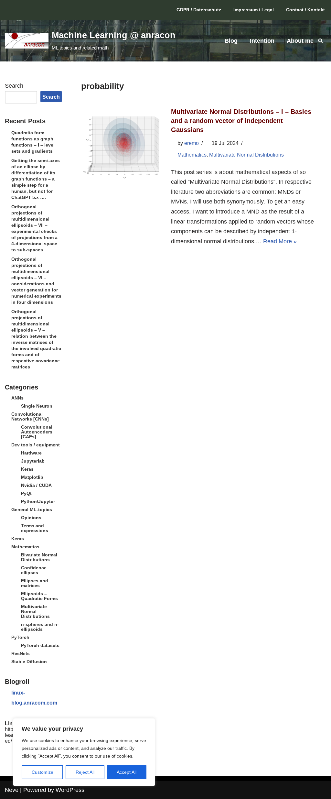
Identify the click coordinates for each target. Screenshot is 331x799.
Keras (27, 469)
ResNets (20, 653)
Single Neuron (36, 406)
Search (14, 85)
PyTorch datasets (40, 645)
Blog (231, 41)
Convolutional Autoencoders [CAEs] (36, 431)
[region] (84, 752)
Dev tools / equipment (35, 444)
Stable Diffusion (29, 661)
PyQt (26, 493)
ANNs (17, 397)
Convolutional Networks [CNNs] (30, 416)
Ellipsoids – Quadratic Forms (39, 596)
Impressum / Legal (253, 9)
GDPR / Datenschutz (198, 9)
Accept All (126, 772)
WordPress (70, 790)
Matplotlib (32, 477)
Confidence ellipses (34, 570)
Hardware (31, 452)
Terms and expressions (34, 528)
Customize (42, 772)
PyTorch (20, 637)
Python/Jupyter (38, 501)
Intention (262, 41)
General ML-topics (31, 509)
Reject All (85, 772)
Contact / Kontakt (305, 9)
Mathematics (25, 546)
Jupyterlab (33, 461)
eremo (191, 143)
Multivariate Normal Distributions (35, 611)
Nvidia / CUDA (36, 485)
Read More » (280, 241)
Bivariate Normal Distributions (39, 557)
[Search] (320, 40)
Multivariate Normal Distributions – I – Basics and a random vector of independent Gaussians (241, 120)
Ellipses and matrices (34, 583)
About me (300, 41)
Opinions (31, 517)
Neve (11, 790)
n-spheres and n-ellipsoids (40, 627)
